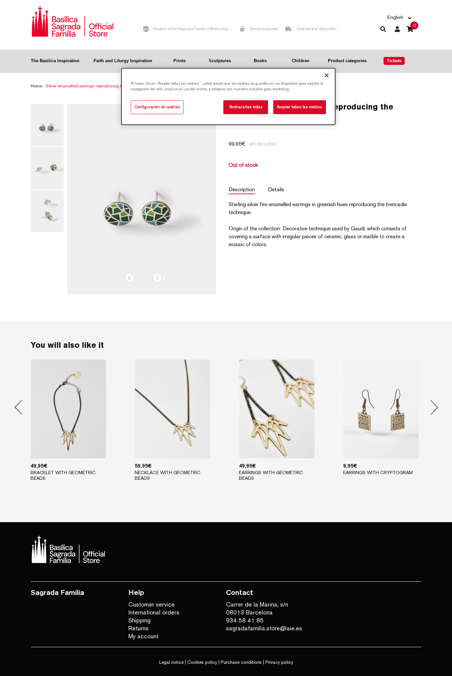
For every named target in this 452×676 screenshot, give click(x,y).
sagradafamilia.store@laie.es (264, 628)
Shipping (139, 620)
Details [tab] (276, 189)
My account (143, 636)
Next (157, 278)
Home (36, 85)
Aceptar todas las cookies (299, 107)
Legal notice (171, 662)
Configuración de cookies (157, 107)
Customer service (151, 604)
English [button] (395, 17)
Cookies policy (202, 662)
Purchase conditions (241, 662)
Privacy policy (279, 662)
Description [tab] (242, 189)
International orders (153, 612)
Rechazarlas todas (246, 107)
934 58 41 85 (245, 620)
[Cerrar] (326, 75)
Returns (138, 628)
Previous (130, 278)
